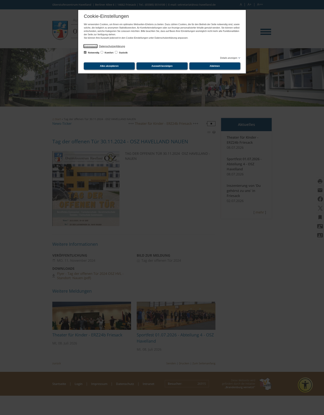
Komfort (109, 52)
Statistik (123, 52)
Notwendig (93, 52)
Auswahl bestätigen (162, 66)
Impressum (90, 46)
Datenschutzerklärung (112, 46)
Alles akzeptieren (109, 66)
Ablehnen (215, 66)
